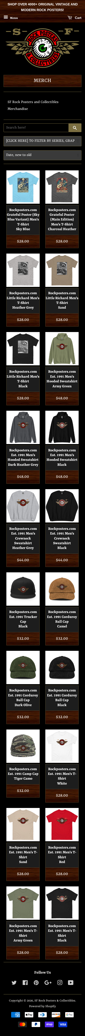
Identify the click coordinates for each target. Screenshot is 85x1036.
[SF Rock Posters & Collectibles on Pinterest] (36, 984)
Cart (77, 18)
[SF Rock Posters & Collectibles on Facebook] (25, 984)
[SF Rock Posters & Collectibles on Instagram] (59, 984)
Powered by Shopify (42, 1006)
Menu (13, 18)
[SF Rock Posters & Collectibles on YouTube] (70, 984)
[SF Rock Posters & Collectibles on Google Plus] (47, 984)
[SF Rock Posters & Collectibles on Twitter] (14, 984)
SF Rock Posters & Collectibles (54, 1000)
